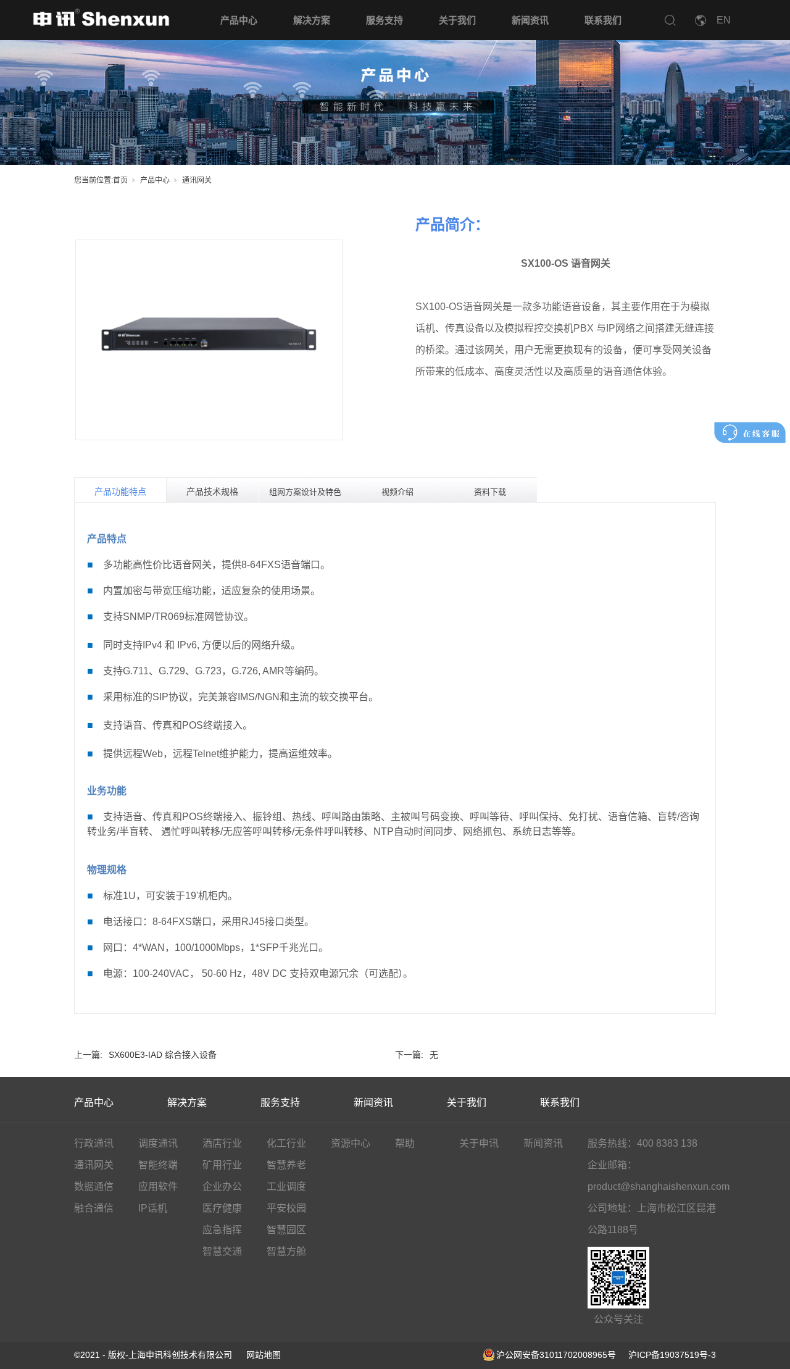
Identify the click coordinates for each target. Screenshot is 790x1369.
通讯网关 (197, 180)
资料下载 (490, 491)
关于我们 (457, 20)
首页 (120, 180)
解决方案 (311, 20)
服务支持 (384, 20)
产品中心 (238, 20)
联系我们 (603, 20)
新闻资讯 (530, 20)
